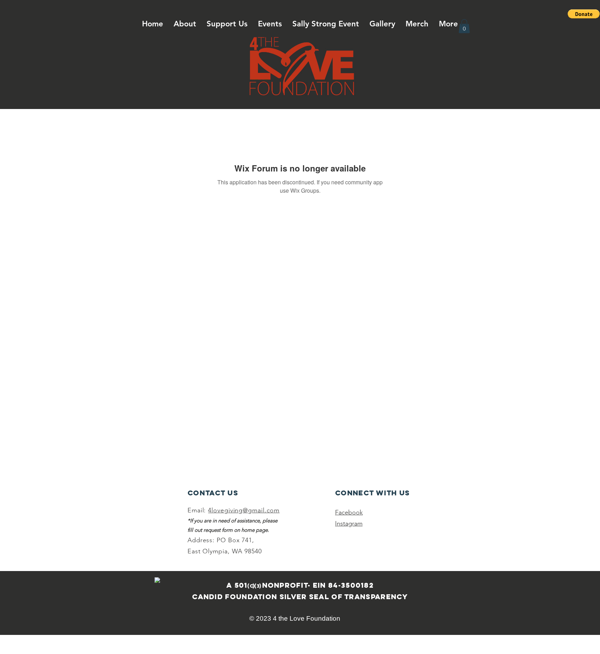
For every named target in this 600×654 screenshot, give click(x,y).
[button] (584, 13)
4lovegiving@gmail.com (244, 510)
